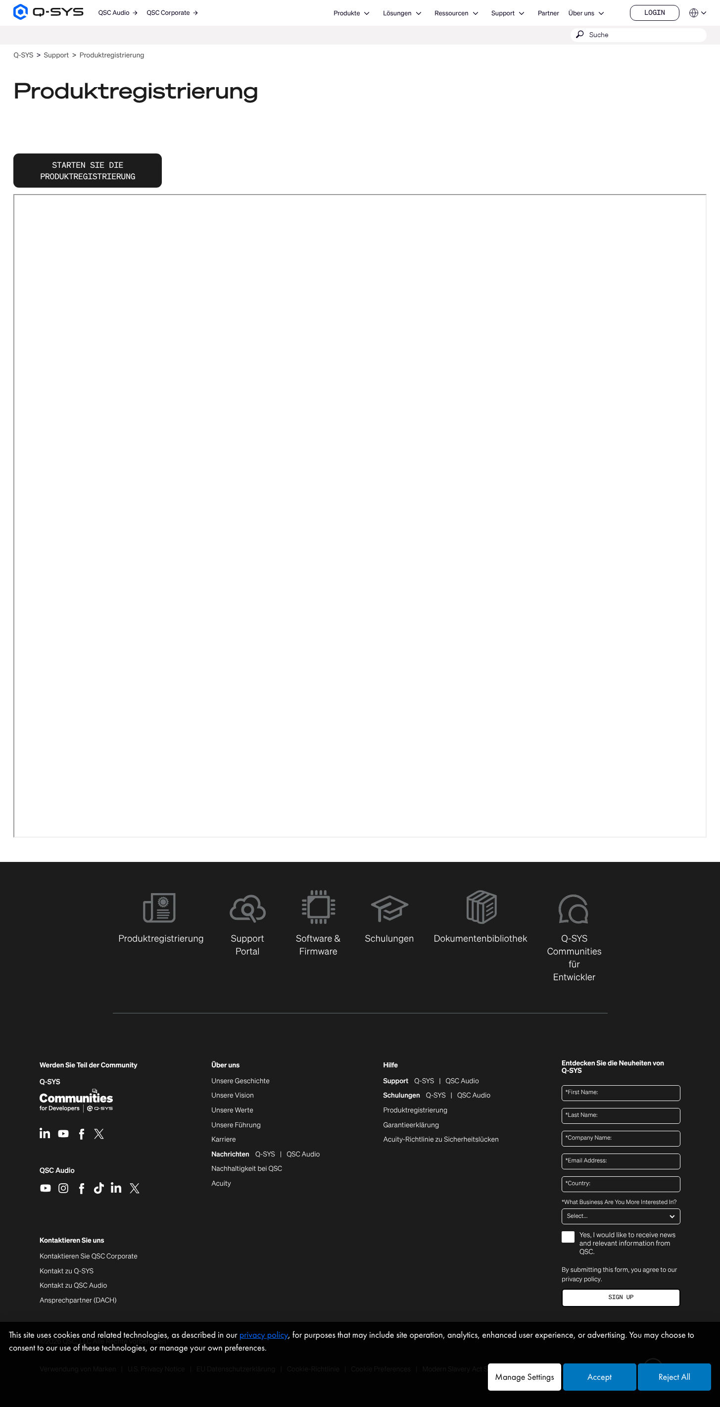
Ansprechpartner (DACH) (78, 1300)
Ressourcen (451, 13)
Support (503, 13)
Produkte (347, 13)
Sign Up (621, 1297)
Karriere (223, 1140)
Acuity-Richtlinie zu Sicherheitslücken (441, 1140)
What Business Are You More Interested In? (619, 1202)
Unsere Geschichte (240, 1081)
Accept (599, 1377)
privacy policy (581, 1279)
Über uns (581, 13)
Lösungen (397, 13)
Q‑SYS (23, 55)
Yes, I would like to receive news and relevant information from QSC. (627, 1243)
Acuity (221, 1184)
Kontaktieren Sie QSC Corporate (89, 1256)
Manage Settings (524, 1377)
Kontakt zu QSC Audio (73, 1286)
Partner (548, 13)
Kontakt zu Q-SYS (67, 1271)
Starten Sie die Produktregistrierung (87, 170)
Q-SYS (424, 1081)
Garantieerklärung (411, 1125)
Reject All (674, 1377)
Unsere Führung (236, 1125)
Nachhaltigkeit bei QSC (246, 1169)
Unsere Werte (232, 1110)
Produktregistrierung (112, 55)
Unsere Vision (232, 1096)
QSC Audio (57, 1173)
